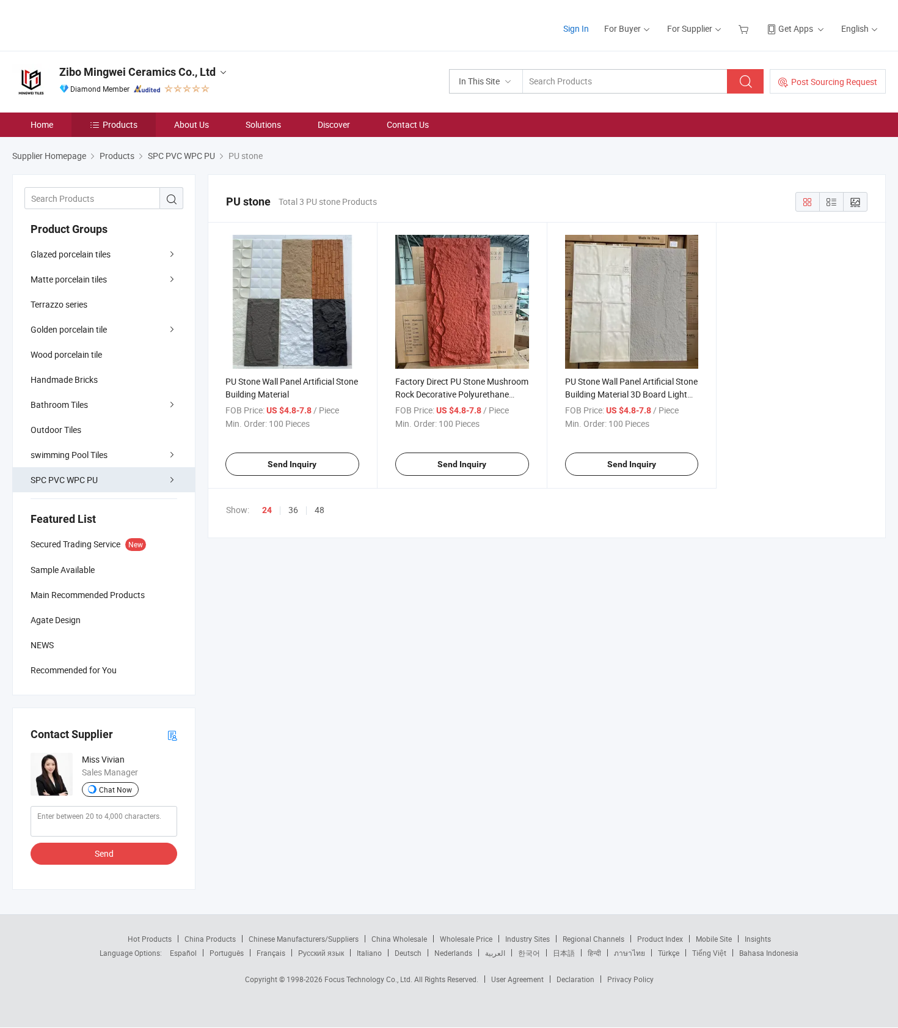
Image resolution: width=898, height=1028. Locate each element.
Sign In (576, 28)
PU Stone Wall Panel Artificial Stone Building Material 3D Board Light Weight (631, 394)
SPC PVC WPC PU (64, 480)
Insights (758, 939)
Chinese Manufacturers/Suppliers (304, 939)
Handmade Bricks (64, 379)
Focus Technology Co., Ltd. (369, 979)
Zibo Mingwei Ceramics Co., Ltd (137, 71)
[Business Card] (172, 735)
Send (104, 853)
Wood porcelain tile (66, 354)
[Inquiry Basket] (745, 28)
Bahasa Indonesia (768, 953)
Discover (334, 124)
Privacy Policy (630, 979)
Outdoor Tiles (56, 429)
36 (293, 510)
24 (267, 510)
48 (319, 510)
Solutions (263, 124)
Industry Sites (527, 939)
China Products (210, 939)
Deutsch (408, 953)
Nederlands (453, 953)
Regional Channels (593, 939)
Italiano (369, 953)
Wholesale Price (466, 939)
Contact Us (408, 124)
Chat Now (115, 789)
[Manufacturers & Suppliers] (90, 24)
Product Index (660, 939)
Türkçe (668, 953)
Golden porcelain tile (69, 329)
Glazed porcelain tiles (71, 254)
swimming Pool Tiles (69, 454)
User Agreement (517, 979)
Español (183, 953)
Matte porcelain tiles (69, 279)
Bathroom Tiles (59, 404)
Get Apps (795, 28)
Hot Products (150, 939)
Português (227, 953)
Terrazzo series (59, 304)
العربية (495, 953)
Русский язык (321, 953)
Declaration (575, 979)
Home (42, 124)
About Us (191, 124)
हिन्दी (594, 953)
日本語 (564, 953)
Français (271, 953)
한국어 (529, 953)
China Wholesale (399, 939)
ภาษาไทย (629, 953)
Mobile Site (714, 939)
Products (120, 124)
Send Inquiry (292, 464)
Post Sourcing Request (834, 81)
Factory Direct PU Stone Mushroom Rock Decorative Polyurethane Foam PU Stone (461, 394)
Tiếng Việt (709, 953)
